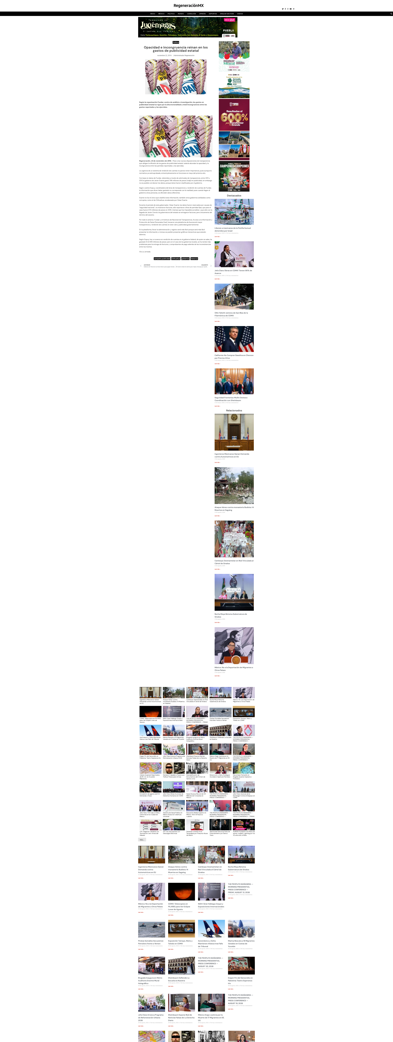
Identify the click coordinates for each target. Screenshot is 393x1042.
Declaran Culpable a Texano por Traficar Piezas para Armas (174, 776)
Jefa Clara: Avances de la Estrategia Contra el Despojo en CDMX (244, 795)
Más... (142, 840)
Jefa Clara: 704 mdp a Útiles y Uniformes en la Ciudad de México (150, 814)
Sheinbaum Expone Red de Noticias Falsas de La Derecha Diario (196, 758)
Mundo (181, 14)
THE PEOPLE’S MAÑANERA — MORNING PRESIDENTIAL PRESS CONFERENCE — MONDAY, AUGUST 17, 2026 (220, 814)
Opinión (202, 14)
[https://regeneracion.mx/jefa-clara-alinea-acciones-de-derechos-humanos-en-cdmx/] (173, 788)
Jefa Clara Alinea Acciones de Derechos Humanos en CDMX (173, 795)
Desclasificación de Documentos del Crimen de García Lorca (195, 776)
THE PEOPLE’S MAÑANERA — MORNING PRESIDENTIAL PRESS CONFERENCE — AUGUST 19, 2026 (243, 758)
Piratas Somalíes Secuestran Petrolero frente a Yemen (219, 719)
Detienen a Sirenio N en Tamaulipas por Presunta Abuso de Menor (197, 833)
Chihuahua (176, 259)
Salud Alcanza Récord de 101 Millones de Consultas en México (196, 795)
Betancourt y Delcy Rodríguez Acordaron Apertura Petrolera (220, 776)
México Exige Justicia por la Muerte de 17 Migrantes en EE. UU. (220, 758)
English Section (227, 14)
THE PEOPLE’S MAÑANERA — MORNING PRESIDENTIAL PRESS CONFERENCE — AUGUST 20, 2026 (243, 739)
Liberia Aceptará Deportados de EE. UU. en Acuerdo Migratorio (150, 776)
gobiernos (185, 259)
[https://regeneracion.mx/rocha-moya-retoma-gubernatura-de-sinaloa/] (220, 694)
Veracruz (194, 259)
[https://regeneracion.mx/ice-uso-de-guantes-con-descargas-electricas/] (173, 826)
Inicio (152, 14)
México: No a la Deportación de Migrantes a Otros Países (243, 701)
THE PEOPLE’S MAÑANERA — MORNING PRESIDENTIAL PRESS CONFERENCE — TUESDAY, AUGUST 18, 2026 (220, 795)
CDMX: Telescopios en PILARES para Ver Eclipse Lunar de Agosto (150, 720)
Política (171, 14)
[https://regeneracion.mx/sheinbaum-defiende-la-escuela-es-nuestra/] (220, 732)
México (161, 14)
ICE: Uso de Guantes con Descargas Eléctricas (171, 832)
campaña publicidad (162, 259)
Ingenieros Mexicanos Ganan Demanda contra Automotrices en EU (150, 701)
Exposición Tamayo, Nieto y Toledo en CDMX (242, 719)
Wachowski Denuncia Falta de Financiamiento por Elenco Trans (220, 833)
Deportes (213, 14)
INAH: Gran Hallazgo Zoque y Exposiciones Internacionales (172, 719)
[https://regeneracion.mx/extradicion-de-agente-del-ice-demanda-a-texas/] (149, 788)
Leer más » (217, 236)
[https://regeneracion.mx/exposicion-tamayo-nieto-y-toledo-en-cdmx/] (243, 713)
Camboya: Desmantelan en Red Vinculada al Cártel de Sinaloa (197, 701)
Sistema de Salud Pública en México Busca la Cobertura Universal (172, 814)
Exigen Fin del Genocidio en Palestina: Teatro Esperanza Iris (150, 757)
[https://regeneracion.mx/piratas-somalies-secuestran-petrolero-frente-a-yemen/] (220, 713)
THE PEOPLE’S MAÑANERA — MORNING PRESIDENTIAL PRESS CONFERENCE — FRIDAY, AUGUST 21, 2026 (197, 720)
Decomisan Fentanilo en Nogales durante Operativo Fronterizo (242, 776)
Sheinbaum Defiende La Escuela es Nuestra (220, 738)
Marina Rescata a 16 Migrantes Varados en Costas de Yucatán (173, 738)
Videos (240, 14)
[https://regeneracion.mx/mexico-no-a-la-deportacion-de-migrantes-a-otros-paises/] (243, 694)
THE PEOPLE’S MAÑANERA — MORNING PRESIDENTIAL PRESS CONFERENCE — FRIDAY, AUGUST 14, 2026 (244, 814)
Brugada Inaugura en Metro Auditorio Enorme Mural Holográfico (195, 739)
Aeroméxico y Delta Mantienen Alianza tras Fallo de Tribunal (150, 738)
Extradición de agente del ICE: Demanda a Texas (150, 795)
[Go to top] (389, 1038)
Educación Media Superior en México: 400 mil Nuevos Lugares (196, 814)
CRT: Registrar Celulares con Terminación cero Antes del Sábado (149, 833)
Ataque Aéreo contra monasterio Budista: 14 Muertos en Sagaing (174, 701)
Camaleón (191, 14)
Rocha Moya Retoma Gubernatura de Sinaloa (218, 701)
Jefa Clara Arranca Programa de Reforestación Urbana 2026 (174, 757)
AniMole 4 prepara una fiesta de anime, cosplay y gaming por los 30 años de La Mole (244, 833)
